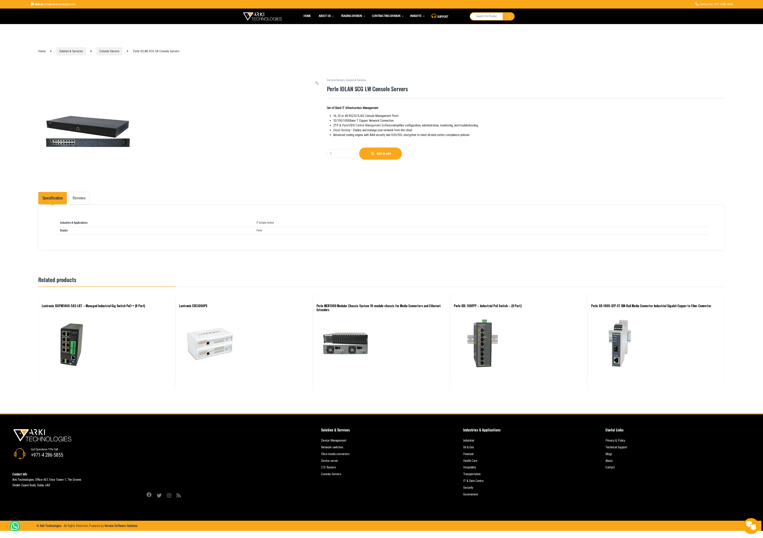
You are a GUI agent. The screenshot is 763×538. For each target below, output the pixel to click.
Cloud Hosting (341, 130)
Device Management (333, 440)
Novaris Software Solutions (121, 526)
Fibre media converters (335, 454)
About (609, 461)
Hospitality (469, 467)
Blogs (608, 454)
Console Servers (109, 51)
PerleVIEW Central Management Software (367, 125)
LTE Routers (328, 467)
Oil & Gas (468, 447)
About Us (325, 16)
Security (468, 487)
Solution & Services (71, 51)
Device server (329, 461)
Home (307, 16)
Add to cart (384, 153)
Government (470, 494)
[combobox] (486, 16)
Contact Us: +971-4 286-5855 (716, 4)
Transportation (472, 474)
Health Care (470, 461)
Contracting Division (386, 16)
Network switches (332, 447)
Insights (415, 16)
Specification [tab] (52, 198)
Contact (610, 467)
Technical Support (616, 447)
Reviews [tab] (79, 198)
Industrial (468, 440)
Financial (468, 454)
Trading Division (351, 16)
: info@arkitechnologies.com (55, 4)
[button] (317, 83)
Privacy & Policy (615, 440)
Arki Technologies (50, 526)
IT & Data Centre (473, 481)
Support (442, 16)
